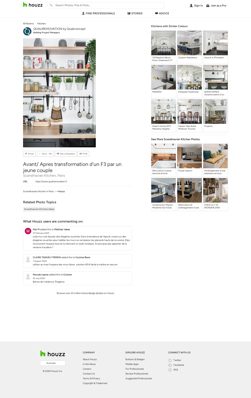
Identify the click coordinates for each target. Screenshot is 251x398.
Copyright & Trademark (95, 383)
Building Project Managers (46, 32)
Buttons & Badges (135, 359)
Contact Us (89, 373)
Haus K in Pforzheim (214, 57)
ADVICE (164, 13)
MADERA (157, 92)
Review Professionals (137, 373)
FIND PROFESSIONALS (100, 13)
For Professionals (135, 368)
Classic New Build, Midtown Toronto (187, 127)
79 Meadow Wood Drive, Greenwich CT (162, 59)
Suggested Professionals (139, 378)
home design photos (92, 293)
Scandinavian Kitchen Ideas (39, 209)
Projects (208, 126)
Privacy (96, 378)
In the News (89, 364)
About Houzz (90, 359)
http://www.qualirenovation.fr (51, 181)
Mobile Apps (132, 364)
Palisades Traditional (188, 92)
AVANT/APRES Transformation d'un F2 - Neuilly (214, 93)
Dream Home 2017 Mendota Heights (161, 127)
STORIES (137, 13)
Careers (87, 368)
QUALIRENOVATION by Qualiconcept (59, 29)
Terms (86, 378)
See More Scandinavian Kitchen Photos (175, 139)
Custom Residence (187, 57)
